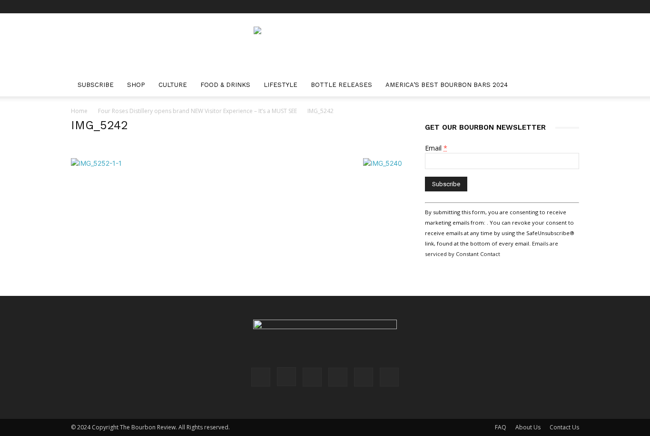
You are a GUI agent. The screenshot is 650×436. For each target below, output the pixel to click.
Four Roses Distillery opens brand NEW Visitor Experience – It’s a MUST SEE (197, 111)
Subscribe (96, 84)
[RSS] (540, 6)
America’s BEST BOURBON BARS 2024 (446, 84)
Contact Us (564, 427)
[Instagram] (509, 6)
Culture (172, 84)
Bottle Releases (341, 84)
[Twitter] (556, 6)
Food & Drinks (225, 84)
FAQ (500, 427)
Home (79, 111)
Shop (136, 84)
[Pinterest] (525, 6)
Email (436, 147)
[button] (567, 85)
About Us (528, 427)
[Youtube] (572, 6)
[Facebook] (493, 6)
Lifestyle (280, 84)
